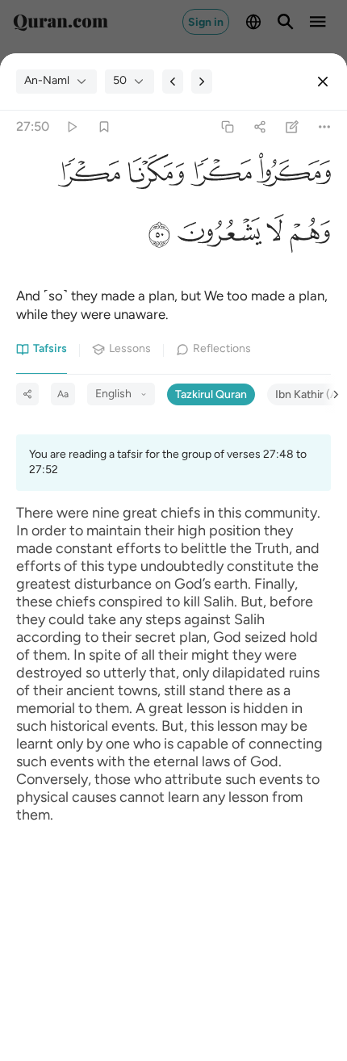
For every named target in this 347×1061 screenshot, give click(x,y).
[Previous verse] (172, 81)
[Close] (323, 81)
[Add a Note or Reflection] (292, 126)
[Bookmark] (104, 126)
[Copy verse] (227, 126)
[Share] (259, 126)
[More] (325, 126)
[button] (291, 177)
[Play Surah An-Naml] (71, 126)
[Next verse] (201, 81)
